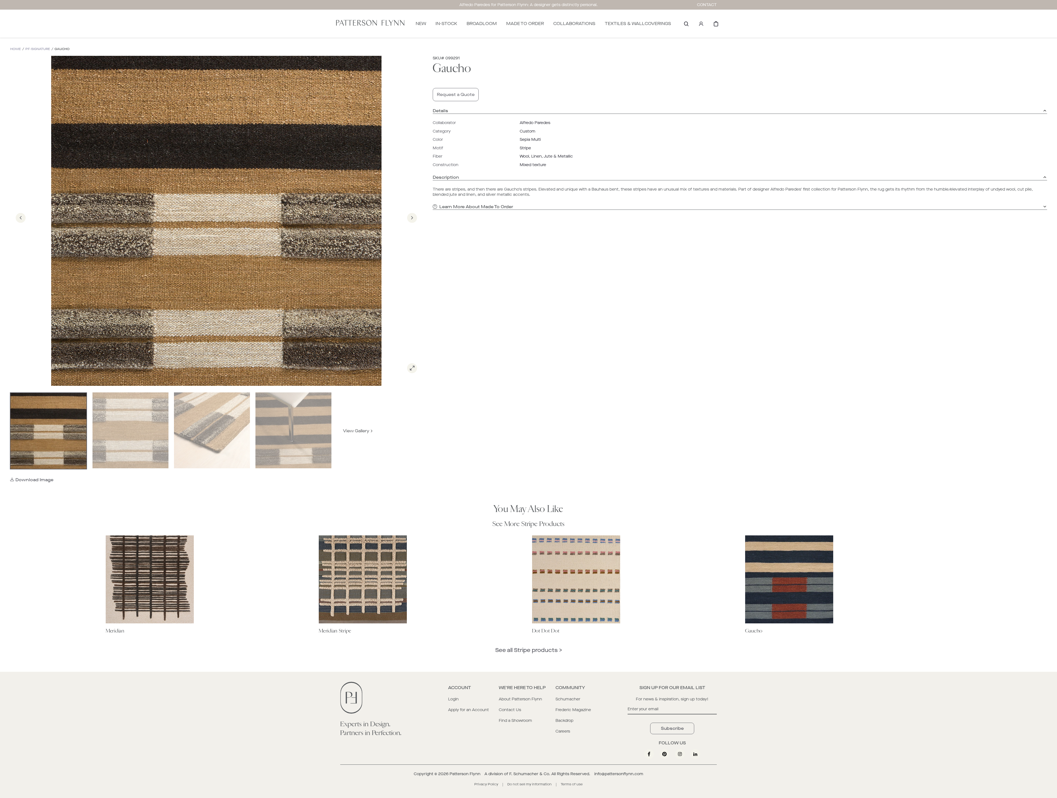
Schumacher (567, 699)
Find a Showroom (515, 720)
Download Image (34, 480)
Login (453, 699)
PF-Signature (37, 49)
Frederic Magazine (573, 709)
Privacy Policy (486, 784)
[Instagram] (680, 754)
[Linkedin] (695, 754)
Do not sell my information (529, 784)
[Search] (686, 24)
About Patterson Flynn (520, 699)
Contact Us (510, 709)
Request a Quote (456, 94)
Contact (707, 4)
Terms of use (572, 784)
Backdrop (564, 720)
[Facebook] (649, 754)
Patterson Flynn (465, 774)
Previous (21, 226)
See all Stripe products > (528, 650)
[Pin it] (664, 754)
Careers (562, 731)
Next (412, 226)
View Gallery (356, 431)
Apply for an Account (468, 709)
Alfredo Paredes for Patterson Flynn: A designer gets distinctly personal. (528, 4)
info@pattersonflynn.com (618, 774)
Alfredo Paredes (535, 122)
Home (15, 49)
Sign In (701, 24)
